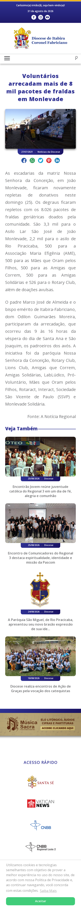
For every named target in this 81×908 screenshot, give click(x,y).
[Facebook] (33, 17)
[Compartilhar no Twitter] (40, 161)
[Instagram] (40, 17)
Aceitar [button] (40, 901)
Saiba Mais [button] (48, 890)
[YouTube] (47, 17)
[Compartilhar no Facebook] (24, 161)
